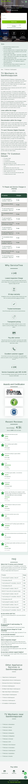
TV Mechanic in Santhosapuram (10, 69)
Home (2, 69)
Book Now (14, 21)
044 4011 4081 (7, 655)
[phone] (22, 2)
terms (20, 24)
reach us (18, 298)
